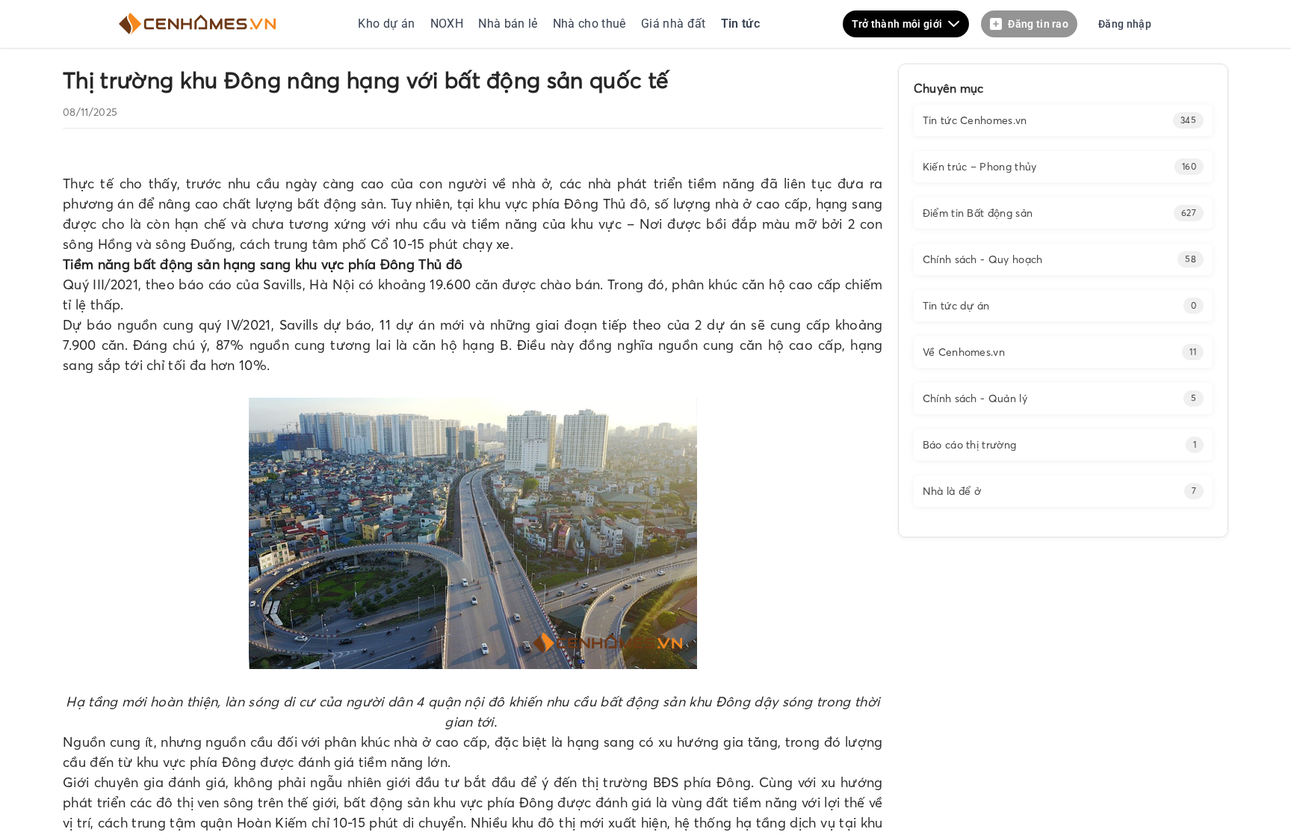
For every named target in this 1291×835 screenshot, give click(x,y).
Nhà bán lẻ (508, 23)
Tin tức (738, 23)
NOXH (446, 23)
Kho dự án (388, 23)
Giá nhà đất (673, 23)
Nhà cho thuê (591, 23)
